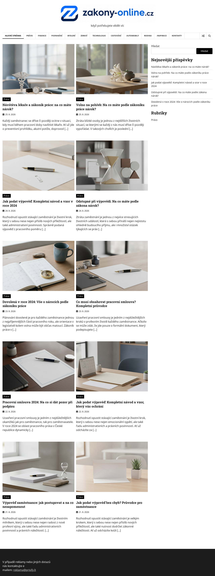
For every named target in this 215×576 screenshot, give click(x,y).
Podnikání (56, 35)
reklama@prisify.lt (24, 570)
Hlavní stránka (13, 35)
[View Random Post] (203, 36)
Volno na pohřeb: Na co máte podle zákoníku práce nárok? (110, 107)
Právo (29, 35)
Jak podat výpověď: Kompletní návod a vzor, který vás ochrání (110, 404)
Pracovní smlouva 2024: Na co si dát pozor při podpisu (37, 404)
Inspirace (162, 35)
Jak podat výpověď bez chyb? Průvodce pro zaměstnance (109, 504)
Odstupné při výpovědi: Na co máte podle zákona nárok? (107, 203)
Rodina (148, 35)
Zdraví (84, 35)
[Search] (209, 36)
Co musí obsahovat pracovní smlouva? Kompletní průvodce (106, 304)
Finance (42, 35)
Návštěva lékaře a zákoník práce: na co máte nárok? (37, 107)
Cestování (116, 35)
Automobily (132, 35)
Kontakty (177, 35)
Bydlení (71, 35)
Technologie (99, 35)
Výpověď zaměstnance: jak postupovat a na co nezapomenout (38, 504)
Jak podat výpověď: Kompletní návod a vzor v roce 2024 (38, 203)
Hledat (155, 46)
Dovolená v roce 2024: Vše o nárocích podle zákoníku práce (35, 304)
